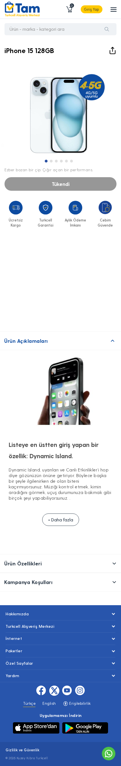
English (49, 703)
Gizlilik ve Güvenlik (22, 750)
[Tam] (22, 9)
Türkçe (29, 703)
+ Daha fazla (60, 519)
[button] (46, 161)
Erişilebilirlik (79, 703)
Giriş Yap (91, 9)
